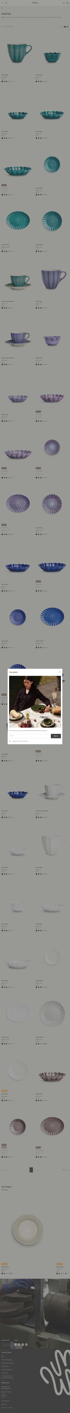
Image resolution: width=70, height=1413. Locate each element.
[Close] (60, 672)
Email (12, 736)
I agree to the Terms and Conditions (20, 741)
